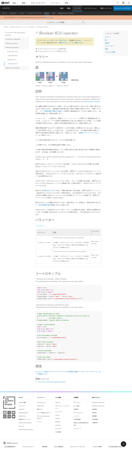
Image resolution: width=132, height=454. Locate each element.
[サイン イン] (129, 2)
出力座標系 (70, 372)
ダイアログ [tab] (40, 226)
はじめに (13, 13)
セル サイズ (39, 372)
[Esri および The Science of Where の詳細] (9, 403)
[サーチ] (83, 22)
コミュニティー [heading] (41, 397)
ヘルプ (21, 13)
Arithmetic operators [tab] (13, 39)
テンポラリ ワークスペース (87, 372)
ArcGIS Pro (6, 8)
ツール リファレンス (34, 13)
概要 (61, 8)
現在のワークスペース (52, 372)
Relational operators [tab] (13, 68)
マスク (63, 372)
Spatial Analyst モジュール (18, 27)
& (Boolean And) (12, 51)
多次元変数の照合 (45, 205)
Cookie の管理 (97, 447)
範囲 (76, 372)
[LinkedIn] (13, 412)
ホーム (4, 13)
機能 (68, 8)
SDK (53, 13)
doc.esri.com (48, 17)
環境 (106, 49)
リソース (77, 8)
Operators (31, 27)
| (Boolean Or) (11, 60)
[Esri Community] (5, 416)
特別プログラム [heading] (96, 397)
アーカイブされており (60, 40)
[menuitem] (26, 402)
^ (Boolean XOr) (12, 64)
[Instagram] (9, 416)
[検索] (118, 2)
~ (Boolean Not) (12, 55)
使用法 (107, 43)
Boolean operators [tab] (12, 47)
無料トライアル (105, 8)
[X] (9, 412)
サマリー (108, 37)
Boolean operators (42, 27)
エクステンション (90, 8)
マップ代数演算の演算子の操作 (51, 111)
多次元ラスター (50, 190)
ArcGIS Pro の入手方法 (122, 8)
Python (46, 13)
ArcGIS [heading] (21, 397)
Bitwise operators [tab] (12, 43)
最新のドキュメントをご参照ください (71, 43)
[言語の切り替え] (123, 2)
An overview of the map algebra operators (15, 34)
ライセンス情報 (110, 52)
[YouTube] (13, 416)
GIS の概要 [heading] (58, 397)
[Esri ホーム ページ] (5, 2)
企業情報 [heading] (76, 397)
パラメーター (109, 46)
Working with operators (92, 101)
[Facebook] (5, 412)
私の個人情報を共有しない (117, 447)
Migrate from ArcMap (66, 13)
